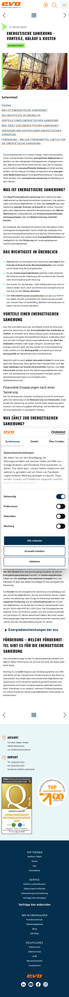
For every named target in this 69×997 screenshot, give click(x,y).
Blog (34, 929)
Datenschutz (34, 952)
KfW (47, 662)
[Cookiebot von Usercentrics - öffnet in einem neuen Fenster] (51, 433)
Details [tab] (35, 441)
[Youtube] (30, 984)
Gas (34, 866)
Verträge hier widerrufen (34, 905)
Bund (11, 665)
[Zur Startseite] (34, 976)
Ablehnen (34, 561)
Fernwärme (34, 870)
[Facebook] (38, 984)
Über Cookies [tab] (56, 441)
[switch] (60, 506)
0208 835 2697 (17, 766)
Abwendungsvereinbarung (34, 893)
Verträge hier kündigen (34, 898)
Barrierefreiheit (34, 961)
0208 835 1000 (18, 762)
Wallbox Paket (34, 857)
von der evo (50, 296)
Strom (34, 861)
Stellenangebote (34, 924)
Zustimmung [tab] (12, 441)
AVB (34, 956)
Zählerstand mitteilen (35, 889)
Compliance (35, 965)
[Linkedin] (23, 984)
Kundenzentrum (34, 920)
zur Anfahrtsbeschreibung (19, 750)
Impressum (34, 947)
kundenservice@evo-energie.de (21, 769)
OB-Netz (34, 933)
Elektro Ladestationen (34, 884)
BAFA (56, 662)
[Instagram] (45, 984)
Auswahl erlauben (34, 551)
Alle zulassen (34, 540)
